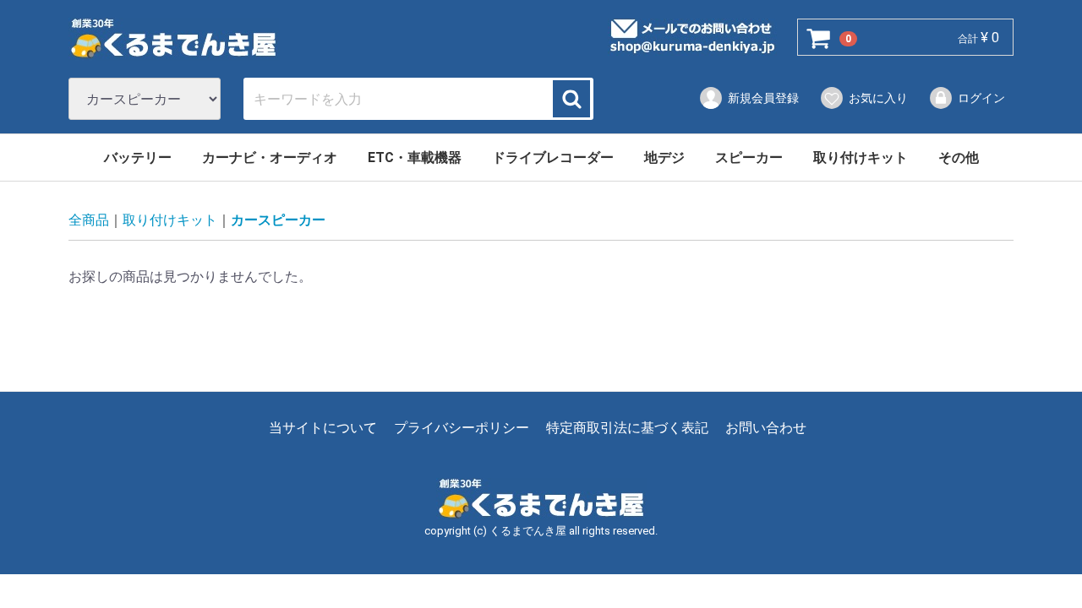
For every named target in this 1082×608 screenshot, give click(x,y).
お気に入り (878, 98)
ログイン (981, 98)
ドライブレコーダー (553, 157)
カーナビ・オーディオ (269, 157)
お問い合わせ (765, 429)
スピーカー (749, 157)
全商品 (88, 221)
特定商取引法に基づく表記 (627, 429)
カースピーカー (278, 221)
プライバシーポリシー (461, 429)
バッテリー (138, 157)
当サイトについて (323, 429)
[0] (819, 38)
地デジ (664, 157)
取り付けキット (860, 157)
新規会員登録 (763, 98)
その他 (958, 157)
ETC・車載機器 (415, 157)
